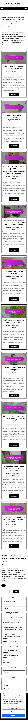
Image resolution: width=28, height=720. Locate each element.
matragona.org (14, 3)
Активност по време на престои (11, 641)
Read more (14, 94)
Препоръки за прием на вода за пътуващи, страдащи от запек (14, 418)
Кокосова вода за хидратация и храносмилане (14, 117)
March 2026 (6, 688)
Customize (14, 708)
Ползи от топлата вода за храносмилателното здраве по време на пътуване (14, 222)
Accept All (14, 715)
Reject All (13, 711)
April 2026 (5, 685)
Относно (6, 604)
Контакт (6, 608)
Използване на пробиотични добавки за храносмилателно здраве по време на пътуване (13, 629)
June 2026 (5, 681)
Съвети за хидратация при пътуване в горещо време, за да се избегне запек (14, 519)
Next (16, 591)
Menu (25, 8)
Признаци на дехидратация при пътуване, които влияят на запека (14, 468)
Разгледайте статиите (9, 601)
